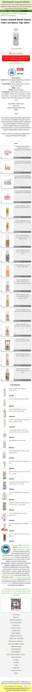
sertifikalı (14, 549)
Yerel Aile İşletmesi (10, 8)
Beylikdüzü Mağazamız (16, 620)
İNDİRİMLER (3, 11)
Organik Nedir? (7, 589)
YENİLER (10, 11)
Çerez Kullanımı (11, 654)
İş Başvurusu (16, 625)
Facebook (16, 662)
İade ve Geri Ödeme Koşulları (16, 644)
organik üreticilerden (23, 547)
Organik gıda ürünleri (7, 575)
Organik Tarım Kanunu (16, 636)
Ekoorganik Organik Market (16, 2)
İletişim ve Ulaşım (16, 628)
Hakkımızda (16, 614)
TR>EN (30, 11)
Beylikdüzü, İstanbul (22, 8)
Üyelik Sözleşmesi (16, 649)
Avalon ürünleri (14, 92)
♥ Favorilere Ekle (16, 48)
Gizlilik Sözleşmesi (16, 646)
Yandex (16, 673)
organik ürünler (21, 549)
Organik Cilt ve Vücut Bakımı (18, 94)
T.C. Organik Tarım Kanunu (21, 577)
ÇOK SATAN (17, 11)
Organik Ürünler (26, 591)
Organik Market (26, 545)
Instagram (16, 660)
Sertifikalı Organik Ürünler (14, 6)
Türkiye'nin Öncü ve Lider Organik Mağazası (13, 4)
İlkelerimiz (16, 617)
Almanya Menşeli (18, 90)
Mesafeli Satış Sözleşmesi (16, 641)
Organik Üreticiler (6, 593)
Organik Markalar (16, 593)
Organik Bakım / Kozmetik (9, 13)
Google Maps (16, 667)
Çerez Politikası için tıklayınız (13, 686)
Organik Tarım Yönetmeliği (9, 579)
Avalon (18, 88)
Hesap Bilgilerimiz (16, 652)
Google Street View (16, 670)
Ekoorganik (15, 545)
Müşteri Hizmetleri (16, 657)
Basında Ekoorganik (16, 622)
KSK (23, 593)
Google (16, 665)
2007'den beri (26, 6)
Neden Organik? (16, 589)
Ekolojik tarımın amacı (8, 557)
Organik (28, 549)
